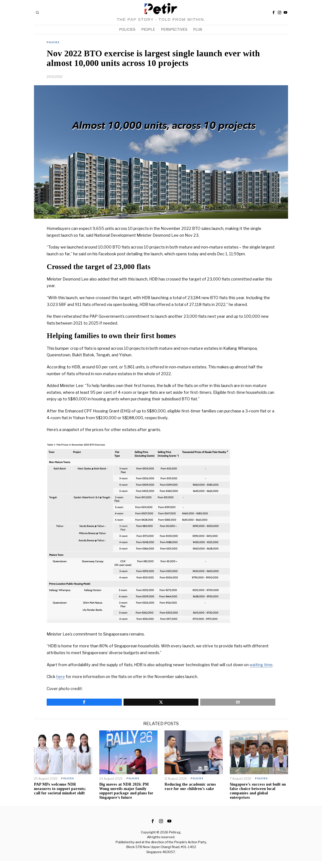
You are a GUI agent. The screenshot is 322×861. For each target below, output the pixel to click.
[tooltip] (273, 12)
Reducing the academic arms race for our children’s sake (190, 786)
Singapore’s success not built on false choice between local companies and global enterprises (258, 790)
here (60, 676)
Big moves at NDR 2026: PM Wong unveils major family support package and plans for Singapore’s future (126, 790)
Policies (53, 42)
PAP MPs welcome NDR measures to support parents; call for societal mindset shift (60, 788)
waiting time (260, 664)
